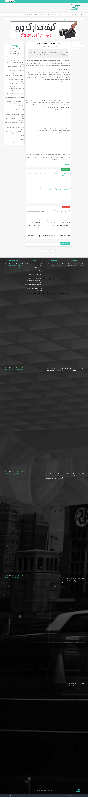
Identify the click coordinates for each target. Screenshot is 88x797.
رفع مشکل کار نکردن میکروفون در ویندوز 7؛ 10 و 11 (15, 112)
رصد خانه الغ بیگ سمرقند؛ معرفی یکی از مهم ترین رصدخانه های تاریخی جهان (15, 94)
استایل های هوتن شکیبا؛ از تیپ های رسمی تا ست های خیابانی (63, 236)
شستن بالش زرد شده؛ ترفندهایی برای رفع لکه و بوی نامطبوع (50, 369)
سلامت (55, 14)
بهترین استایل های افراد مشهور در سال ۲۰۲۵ (49, 236)
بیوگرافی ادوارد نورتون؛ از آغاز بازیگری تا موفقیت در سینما (14, 91)
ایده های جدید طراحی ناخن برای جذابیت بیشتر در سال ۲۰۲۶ (34, 221)
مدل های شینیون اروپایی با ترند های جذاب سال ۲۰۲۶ (14, 122)
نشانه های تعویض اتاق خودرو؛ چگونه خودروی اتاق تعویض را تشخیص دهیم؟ (15, 80)
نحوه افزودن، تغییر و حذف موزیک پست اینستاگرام (15, 142)
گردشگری (64, 14)
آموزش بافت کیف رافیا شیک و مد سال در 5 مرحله (51, 479)
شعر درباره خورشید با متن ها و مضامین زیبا (16, 88)
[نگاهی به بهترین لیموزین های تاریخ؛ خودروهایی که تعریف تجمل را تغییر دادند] (63, 240)
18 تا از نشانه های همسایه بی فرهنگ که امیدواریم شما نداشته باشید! (50, 584)
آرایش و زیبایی (70, 14)
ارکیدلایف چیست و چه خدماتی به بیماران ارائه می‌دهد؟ (14, 73)
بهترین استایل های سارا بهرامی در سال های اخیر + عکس (64, 221)
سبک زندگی (77, 14)
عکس (52, 14)
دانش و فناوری (46, 14)
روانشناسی (30, 14)
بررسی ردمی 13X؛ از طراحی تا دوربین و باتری (16, 51)
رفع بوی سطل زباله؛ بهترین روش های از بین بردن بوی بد (14, 49)
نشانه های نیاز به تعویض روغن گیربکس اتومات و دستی (33, 294)
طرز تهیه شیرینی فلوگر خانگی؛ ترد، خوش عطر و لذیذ (15, 131)
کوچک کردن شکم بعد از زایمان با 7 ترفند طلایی (15, 83)
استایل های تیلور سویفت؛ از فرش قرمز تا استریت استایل (34, 236)
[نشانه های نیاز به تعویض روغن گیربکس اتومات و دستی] (33, 240)
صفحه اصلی (12, 795)
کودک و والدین (24, 14)
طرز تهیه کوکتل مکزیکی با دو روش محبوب (17, 70)
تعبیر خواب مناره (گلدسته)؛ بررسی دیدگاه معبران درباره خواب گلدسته (70, 580)
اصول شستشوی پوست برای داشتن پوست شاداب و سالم (14, 60)
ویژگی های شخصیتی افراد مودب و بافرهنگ (16, 53)
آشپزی (59, 14)
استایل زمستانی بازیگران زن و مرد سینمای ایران (49, 221)
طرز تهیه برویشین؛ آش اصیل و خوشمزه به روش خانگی (14, 101)
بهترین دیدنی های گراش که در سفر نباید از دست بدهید (14, 125)
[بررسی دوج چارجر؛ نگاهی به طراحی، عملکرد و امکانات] (48, 240)
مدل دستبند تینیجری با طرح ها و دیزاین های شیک (15, 86)
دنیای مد (35, 14)
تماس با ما (77, 1)
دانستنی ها (40, 14)
